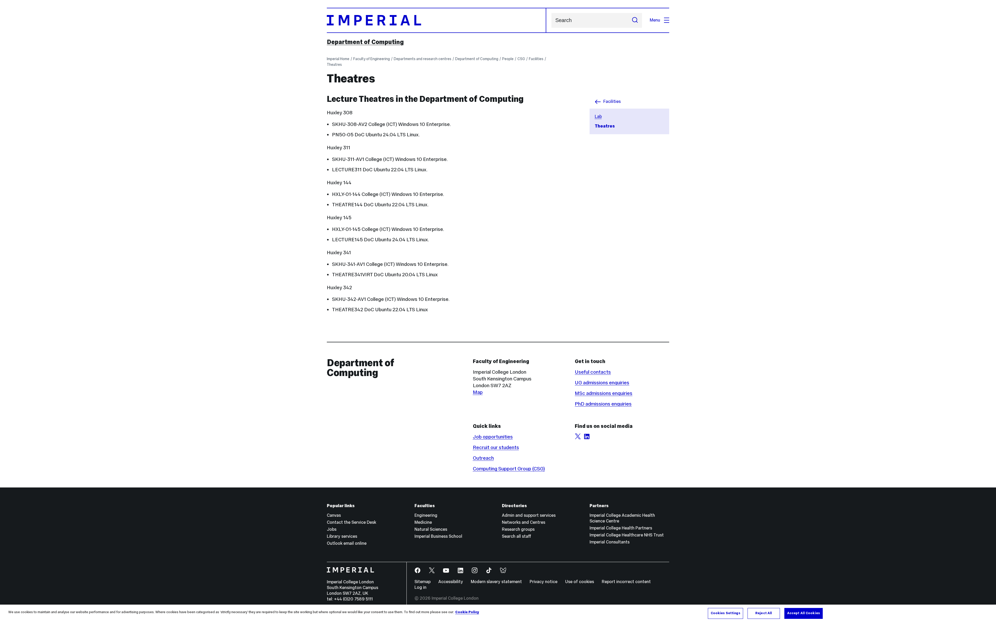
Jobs (331, 529)
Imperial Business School (438, 536)
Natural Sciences (430, 529)
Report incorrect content (626, 581)
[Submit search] (635, 20)
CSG (521, 58)
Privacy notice (543, 581)
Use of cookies (579, 581)
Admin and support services (529, 515)
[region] (498, 614)
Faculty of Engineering (371, 58)
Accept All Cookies (803, 613)
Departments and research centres (422, 58)
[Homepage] (436, 20)
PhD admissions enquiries (603, 404)
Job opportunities (493, 437)
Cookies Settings (725, 613)
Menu (655, 20)
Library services (342, 536)
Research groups (518, 529)
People (508, 58)
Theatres (334, 64)
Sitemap (422, 581)
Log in (420, 587)
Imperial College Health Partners (621, 528)
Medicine (423, 522)
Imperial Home (338, 58)
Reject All (763, 613)
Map (478, 392)
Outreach (483, 458)
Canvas (334, 515)
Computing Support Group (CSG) (509, 468)
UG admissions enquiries (602, 382)
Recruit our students (496, 447)
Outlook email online (346, 543)
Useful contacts (593, 372)
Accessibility (450, 581)
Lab (598, 116)
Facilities (536, 58)
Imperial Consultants (610, 542)
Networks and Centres (523, 522)
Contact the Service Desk (351, 522)
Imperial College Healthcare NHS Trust (627, 535)
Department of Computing (365, 42)
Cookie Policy (467, 612)
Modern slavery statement (496, 581)
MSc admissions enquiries (603, 393)
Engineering (425, 515)
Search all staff (516, 536)
